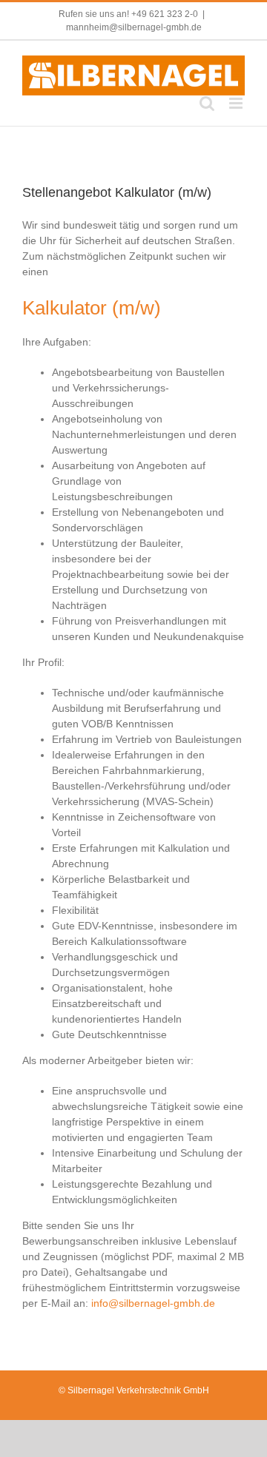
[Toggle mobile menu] (237, 103)
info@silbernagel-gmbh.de (153, 1303)
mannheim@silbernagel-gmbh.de (134, 27)
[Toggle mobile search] (207, 103)
